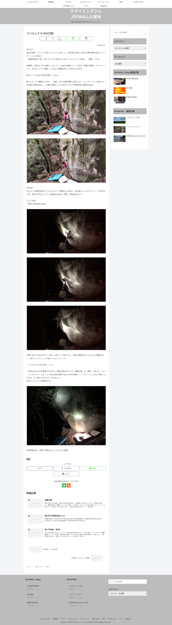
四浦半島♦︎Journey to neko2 (78, 602)
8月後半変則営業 (33, 586)
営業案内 (55, 619)
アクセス (63, 619)
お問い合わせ (96, 619)
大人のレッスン (73, 619)
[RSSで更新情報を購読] (69, 485)
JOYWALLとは (111, 619)
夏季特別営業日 (32, 602)
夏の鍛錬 (30, 594)
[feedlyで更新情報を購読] (64, 485)
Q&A (103, 619)
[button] (86, 38)
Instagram (128, 619)
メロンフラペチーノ (76, 594)
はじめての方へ (46, 619)
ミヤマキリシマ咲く (76, 586)
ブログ (120, 619)
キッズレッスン (85, 619)
